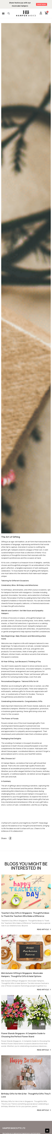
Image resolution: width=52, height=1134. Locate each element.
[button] (3, 13)
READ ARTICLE (43, 929)
